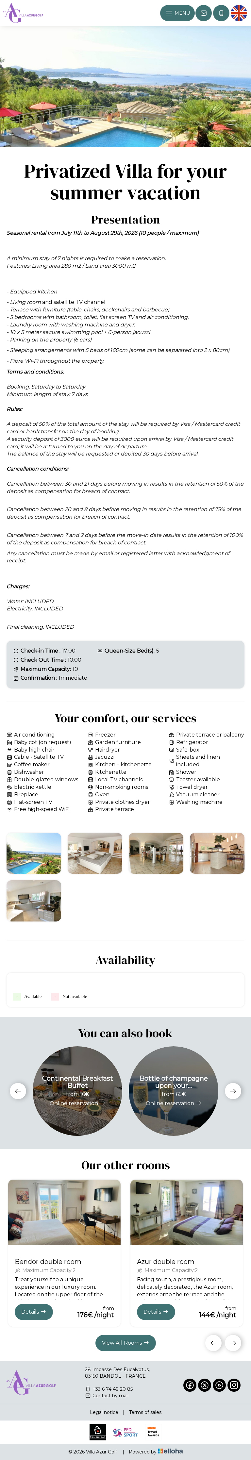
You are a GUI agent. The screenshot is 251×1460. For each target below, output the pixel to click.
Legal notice (104, 1412)
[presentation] (18, 1091)
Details (30, 1312)
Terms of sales (145, 1412)
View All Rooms (122, 1343)
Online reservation (74, 1103)
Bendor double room (48, 1262)
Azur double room (165, 1262)
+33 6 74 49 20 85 (112, 1389)
